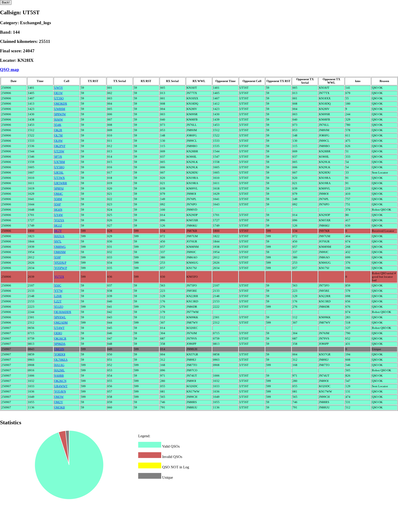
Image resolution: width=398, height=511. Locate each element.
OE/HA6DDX (62, 312)
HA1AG (59, 365)
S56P (57, 204)
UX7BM (59, 162)
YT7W (58, 290)
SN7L (57, 241)
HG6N (58, 209)
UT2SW (59, 151)
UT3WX (59, 178)
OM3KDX (60, 103)
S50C (57, 285)
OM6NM (60, 252)
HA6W (58, 119)
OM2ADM (61, 322)
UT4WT (59, 328)
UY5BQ (59, 167)
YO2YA (59, 220)
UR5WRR (60, 183)
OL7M (58, 135)
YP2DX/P (60, 262)
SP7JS (58, 156)
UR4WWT (60, 386)
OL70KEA (60, 359)
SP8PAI (59, 188)
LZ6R (58, 296)
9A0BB (59, 375)
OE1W (58, 93)
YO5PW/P (60, 268)
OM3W (59, 397)
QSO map (9, 69)
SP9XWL (60, 317)
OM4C (58, 193)
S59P (57, 257)
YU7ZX (59, 276)
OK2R (58, 130)
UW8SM (59, 109)
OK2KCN (60, 381)
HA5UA (59, 236)
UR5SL (59, 172)
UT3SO (59, 98)
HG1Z (58, 225)
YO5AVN (60, 391)
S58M (58, 199)
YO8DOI (59, 354)
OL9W (58, 140)
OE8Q (58, 333)
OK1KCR (60, 338)
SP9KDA (59, 344)
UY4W (58, 215)
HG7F (58, 231)
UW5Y (58, 87)
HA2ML (59, 370)
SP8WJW (60, 114)
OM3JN (59, 349)
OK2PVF (59, 146)
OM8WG (60, 246)
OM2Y (58, 402)
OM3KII (59, 407)
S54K (57, 125)
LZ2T (57, 301)
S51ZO (58, 306)
